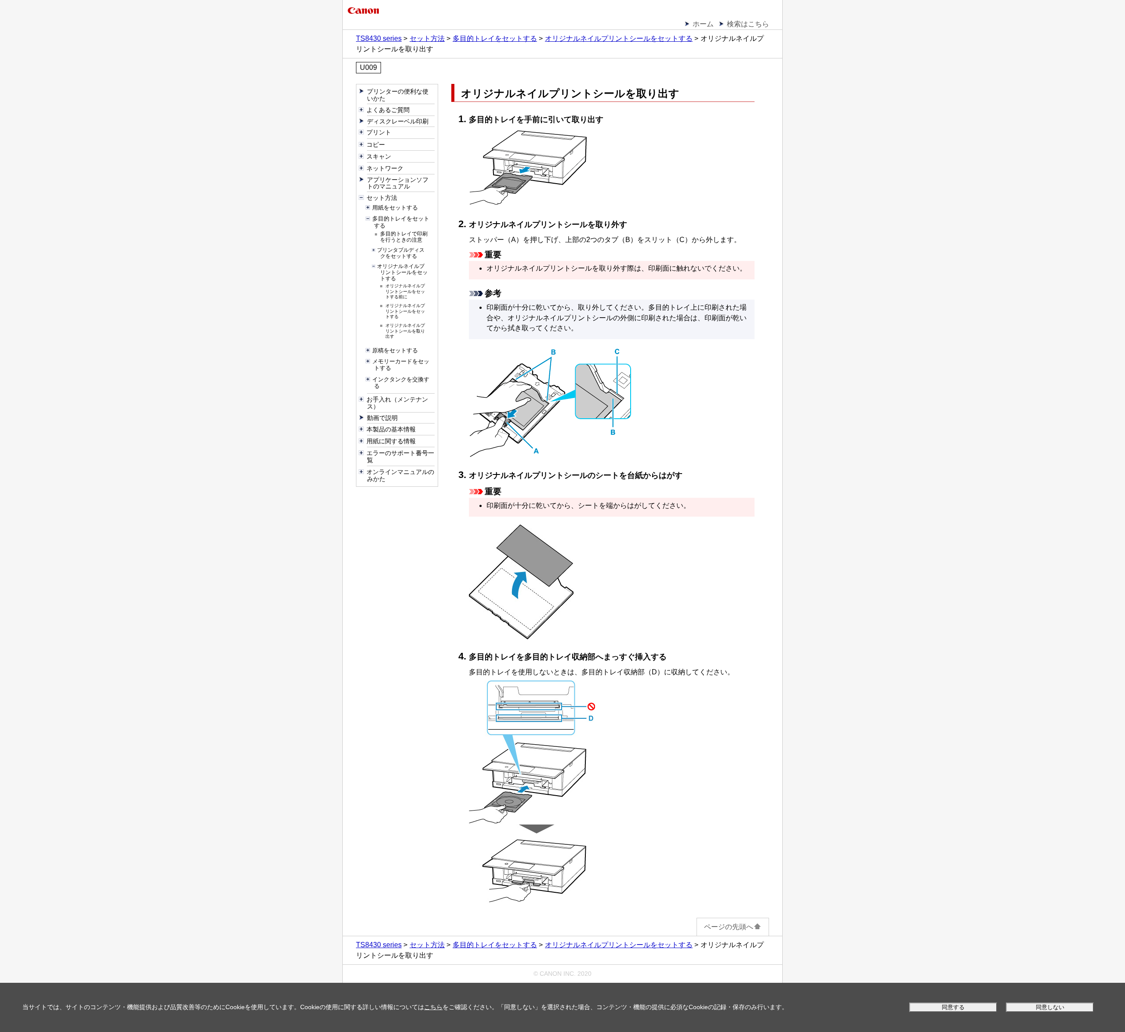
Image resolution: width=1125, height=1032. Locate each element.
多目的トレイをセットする (495, 38)
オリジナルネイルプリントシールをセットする (619, 38)
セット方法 (427, 38)
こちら (433, 1006)
